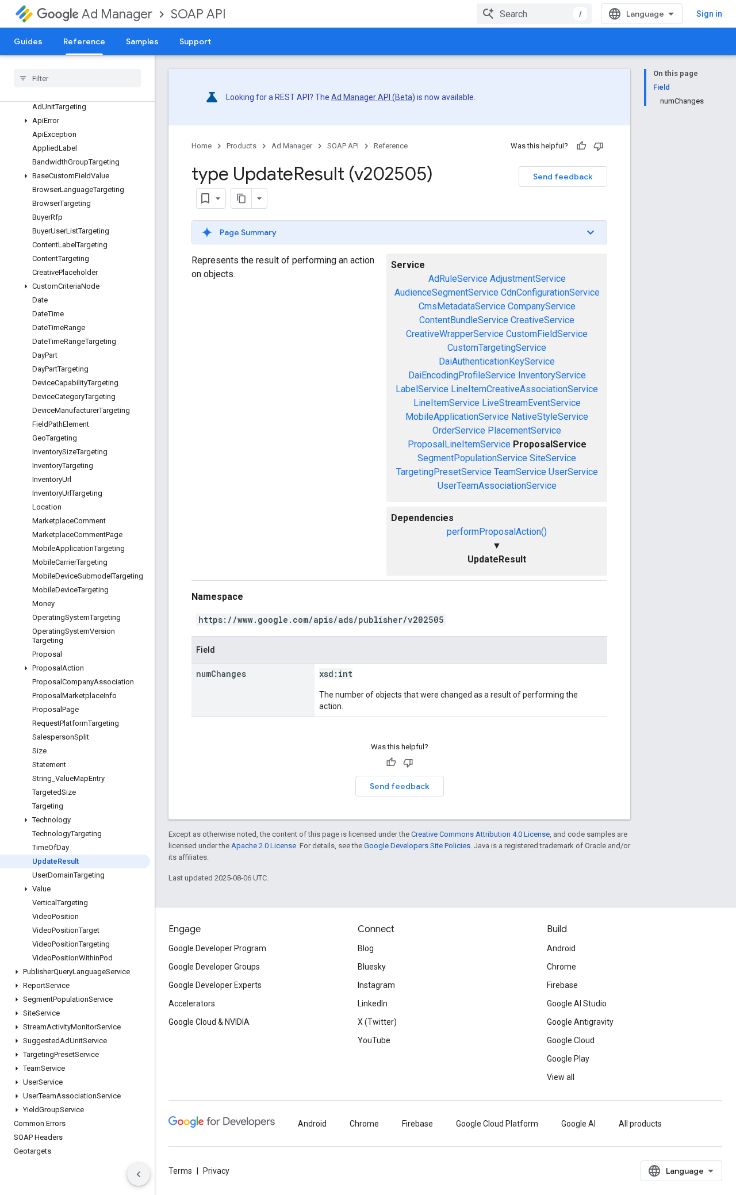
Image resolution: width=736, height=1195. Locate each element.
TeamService (520, 471)
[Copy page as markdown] (241, 198)
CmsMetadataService (462, 306)
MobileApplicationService (457, 416)
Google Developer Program (217, 948)
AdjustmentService (528, 278)
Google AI (578, 1123)
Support (195, 41)
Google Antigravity (580, 1022)
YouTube (374, 1040)
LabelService (422, 389)
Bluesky (372, 966)
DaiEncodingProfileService (462, 375)
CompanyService (542, 306)
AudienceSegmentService (446, 292)
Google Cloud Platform (497, 1123)
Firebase (562, 985)
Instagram (376, 985)
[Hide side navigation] (138, 1174)
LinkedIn (373, 1003)
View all (560, 1077)
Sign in (709, 13)
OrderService (458, 430)
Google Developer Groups (214, 966)
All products (640, 1123)
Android (561, 948)
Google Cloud (571, 1040)
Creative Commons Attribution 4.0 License (480, 834)
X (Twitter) (377, 1022)
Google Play (568, 1058)
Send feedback (563, 176)
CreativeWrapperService (455, 333)
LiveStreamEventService (531, 402)
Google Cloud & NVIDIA (209, 1022)
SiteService (553, 458)
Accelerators (191, 1003)
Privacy (216, 1170)
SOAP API (198, 14)
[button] (75, 121)
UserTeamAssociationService (497, 485)
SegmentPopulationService (472, 458)
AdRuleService (458, 278)
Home (201, 145)
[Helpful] (581, 146)
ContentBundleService (463, 320)
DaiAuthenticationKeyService (497, 361)
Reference (84, 41)
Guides (28, 41)
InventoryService (552, 375)
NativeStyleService (549, 416)
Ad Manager (117, 14)
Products (241, 145)
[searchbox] (77, 78)
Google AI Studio (577, 1003)
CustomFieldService (547, 333)
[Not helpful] (598, 146)
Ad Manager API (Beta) (373, 97)
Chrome (561, 966)
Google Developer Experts (215, 985)
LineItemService (446, 402)
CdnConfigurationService (550, 292)
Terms (180, 1170)
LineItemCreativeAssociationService (524, 389)
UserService (573, 471)
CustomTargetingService (496, 347)
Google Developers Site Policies (417, 845)
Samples (142, 41)
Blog (366, 948)
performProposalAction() (497, 531)
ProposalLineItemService (459, 444)
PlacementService (524, 430)
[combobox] (534, 13)
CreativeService (542, 320)
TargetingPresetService (444, 471)
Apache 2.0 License (263, 845)
